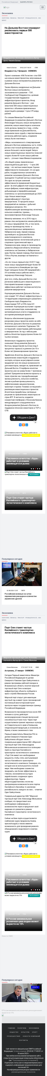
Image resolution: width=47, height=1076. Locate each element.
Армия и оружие (31, 566)
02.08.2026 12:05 (12, 590)
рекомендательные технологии (23, 1072)
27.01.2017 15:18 (13, 493)
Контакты (23, 1040)
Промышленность (31, 18)
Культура (25, 1032)
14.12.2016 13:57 (13, 454)
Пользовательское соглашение (25, 1060)
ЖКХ (39, 18)
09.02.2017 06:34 (25, 67)
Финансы (13, 18)
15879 (23, 590)
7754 (24, 914)
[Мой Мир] (26, 424)
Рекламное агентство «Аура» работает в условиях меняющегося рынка (22, 461)
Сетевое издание (19, 1051)
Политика (21, 1028)
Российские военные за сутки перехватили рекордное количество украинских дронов (21, 596)
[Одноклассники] (23, 424)
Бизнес (4, 20)
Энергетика (5, 18)
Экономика (34, 474)
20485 (25, 875)
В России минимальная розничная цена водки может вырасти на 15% (22, 921)
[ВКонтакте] (20, 424)
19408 (25, 454)
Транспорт (21, 18)
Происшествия (13, 1036)
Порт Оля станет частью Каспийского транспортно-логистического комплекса (21, 500)
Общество (14, 1032)
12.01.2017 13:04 (13, 914)
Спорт (35, 1032)
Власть (35, 987)
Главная (11, 1028)
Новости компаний (31, 435)
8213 (24, 493)
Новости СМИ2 (7, 936)
